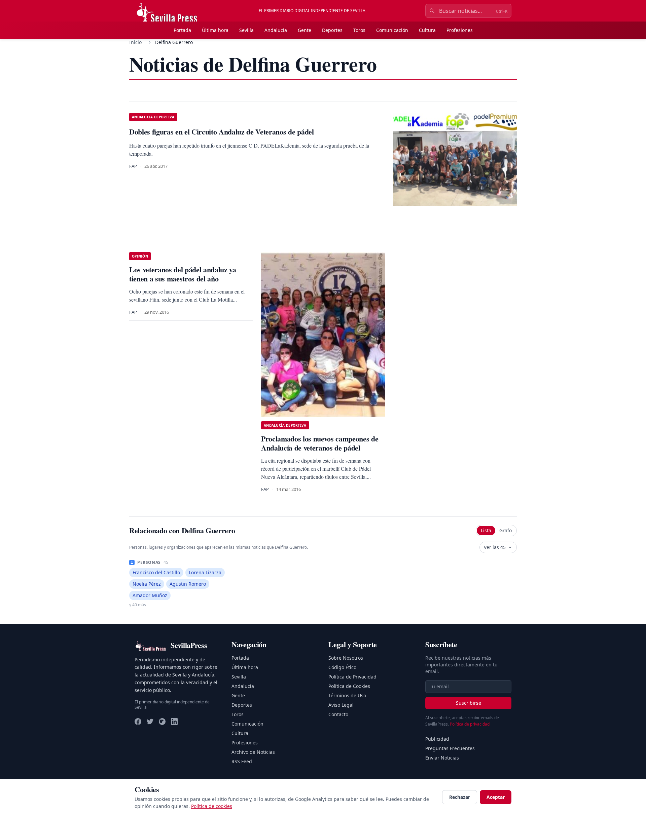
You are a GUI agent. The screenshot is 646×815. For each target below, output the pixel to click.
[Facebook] (138, 721)
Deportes (332, 30)
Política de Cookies (349, 686)
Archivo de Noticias (253, 752)
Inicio (135, 42)
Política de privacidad (470, 724)
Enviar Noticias (442, 757)
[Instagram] (162, 721)
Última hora (215, 30)
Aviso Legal (341, 705)
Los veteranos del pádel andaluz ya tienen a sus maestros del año (182, 274)
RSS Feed (241, 761)
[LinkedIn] (174, 721)
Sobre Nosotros (345, 658)
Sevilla (246, 30)
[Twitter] (150, 721)
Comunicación (392, 30)
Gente (304, 30)
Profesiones (459, 30)
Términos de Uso (347, 695)
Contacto (338, 714)
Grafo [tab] (505, 530)
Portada (182, 30)
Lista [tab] (486, 530)
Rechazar (459, 797)
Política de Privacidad (352, 676)
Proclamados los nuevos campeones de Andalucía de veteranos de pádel (319, 443)
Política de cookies (211, 806)
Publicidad (437, 739)
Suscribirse (468, 703)
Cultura (427, 30)
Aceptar (496, 797)
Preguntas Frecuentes (450, 748)
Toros (359, 30)
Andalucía (275, 30)
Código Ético (342, 667)
